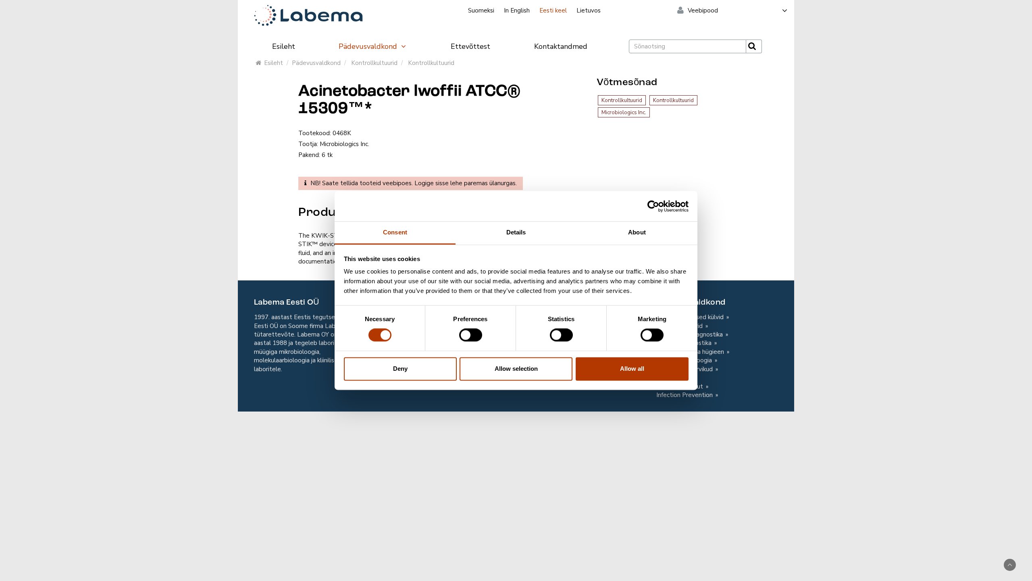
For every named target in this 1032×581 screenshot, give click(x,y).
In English (517, 10)
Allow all (632, 368)
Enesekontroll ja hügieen (691, 352)
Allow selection (516, 368)
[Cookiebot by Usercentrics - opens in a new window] (653, 206)
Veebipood (703, 10)
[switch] (470, 335)
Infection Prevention (685, 395)
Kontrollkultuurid (374, 63)
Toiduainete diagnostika (690, 334)
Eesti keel (553, 10)
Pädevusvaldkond (369, 46)
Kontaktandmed (560, 46)
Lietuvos (588, 10)
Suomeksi (481, 10)
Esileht (283, 46)
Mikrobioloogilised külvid (690, 317)
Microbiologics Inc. (623, 112)
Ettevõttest (470, 46)
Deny (400, 368)
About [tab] (637, 232)
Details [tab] (516, 232)
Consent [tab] (395, 232)
